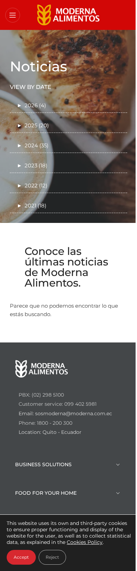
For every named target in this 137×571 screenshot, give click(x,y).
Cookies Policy (85, 542)
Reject (52, 557)
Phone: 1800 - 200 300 (45, 423)
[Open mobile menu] (13, 15)
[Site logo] (68, 14)
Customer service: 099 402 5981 (58, 404)
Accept (21, 557)
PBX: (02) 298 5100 (41, 395)
